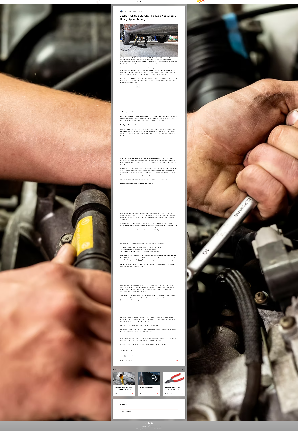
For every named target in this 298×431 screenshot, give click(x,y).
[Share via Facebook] (121, 355)
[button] (149, 97)
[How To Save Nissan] (149, 378)
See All (183, 369)
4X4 (131, 350)
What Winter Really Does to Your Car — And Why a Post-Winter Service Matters (123, 388)
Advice (127, 350)
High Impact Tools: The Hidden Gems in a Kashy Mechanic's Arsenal (173, 388)
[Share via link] (132, 355)
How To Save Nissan (146, 387)
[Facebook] (146, 423)
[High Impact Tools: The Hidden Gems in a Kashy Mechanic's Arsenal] (174, 378)
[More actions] (177, 11)
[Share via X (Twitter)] (125, 355)
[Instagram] (152, 423)
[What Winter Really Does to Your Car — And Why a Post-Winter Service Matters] (124, 378)
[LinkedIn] (149, 423)
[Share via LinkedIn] (128, 355)
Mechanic (123, 350)
